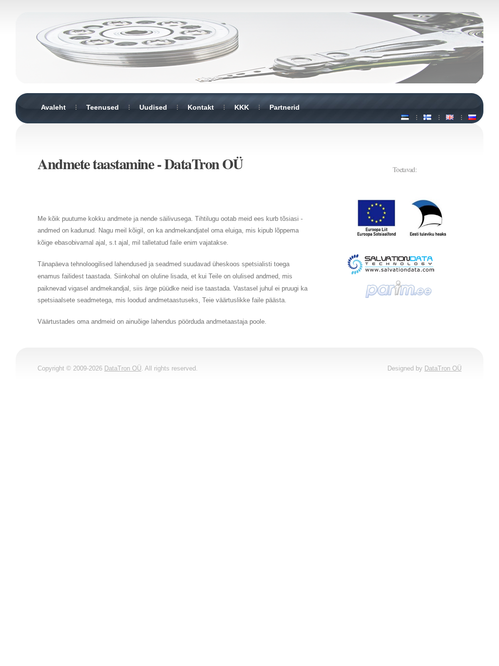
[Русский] (472, 117)
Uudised (153, 107)
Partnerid (284, 107)
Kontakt (201, 107)
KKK (241, 107)
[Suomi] (427, 117)
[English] (450, 117)
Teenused (102, 107)
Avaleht (53, 107)
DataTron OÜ (203, 163)
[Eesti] (405, 117)
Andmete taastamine (96, 163)
